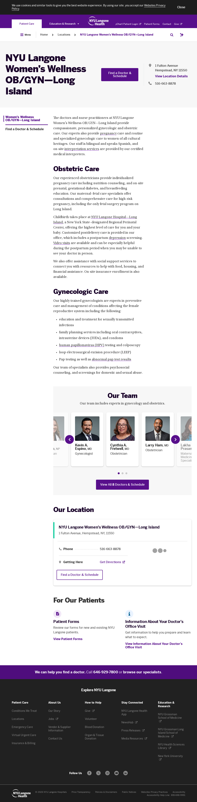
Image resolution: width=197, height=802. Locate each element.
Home (44, 34)
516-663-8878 (165, 83)
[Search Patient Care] (172, 35)
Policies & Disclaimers (106, 792)
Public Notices (129, 792)
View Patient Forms (68, 639)
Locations (64, 34)
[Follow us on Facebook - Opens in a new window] (89, 773)
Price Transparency (81, 792)
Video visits (61, 243)
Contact (167, 24)
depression (117, 238)
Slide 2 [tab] (123, 473)
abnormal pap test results (111, 359)
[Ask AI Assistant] (181, 34)
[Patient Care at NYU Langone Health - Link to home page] (98, 21)
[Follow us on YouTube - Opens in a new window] (116, 773)
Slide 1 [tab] (119, 473)
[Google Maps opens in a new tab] (159, 550)
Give (176, 24)
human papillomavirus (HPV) (81, 345)
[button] (181, 7)
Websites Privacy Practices (154, 792)
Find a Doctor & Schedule (119, 74)
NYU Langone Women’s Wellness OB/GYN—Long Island (116, 34)
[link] (87, 439)
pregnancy (108, 133)
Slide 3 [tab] (126, 473)
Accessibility (179, 792)
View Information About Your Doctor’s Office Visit (154, 645)
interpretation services (81, 149)
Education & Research (62, 23)
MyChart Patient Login (126, 24)
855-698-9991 (178, 795)
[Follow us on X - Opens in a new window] (98, 773)
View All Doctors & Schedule (122, 484)
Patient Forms (151, 24)
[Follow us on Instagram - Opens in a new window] (107, 773)
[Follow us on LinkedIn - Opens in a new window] (125, 773)
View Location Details (171, 76)
